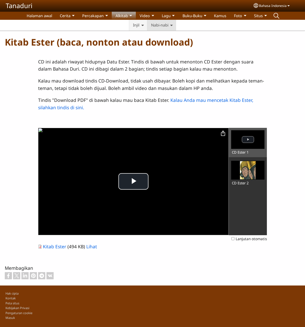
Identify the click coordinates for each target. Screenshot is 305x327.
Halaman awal (39, 15)
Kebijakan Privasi (17, 308)
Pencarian (276, 16)
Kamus (220, 15)
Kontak (10, 298)
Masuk (10, 318)
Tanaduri (19, 5)
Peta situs (12, 303)
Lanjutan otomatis (251, 238)
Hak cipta (12, 293)
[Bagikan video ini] (223, 133)
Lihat (91, 246)
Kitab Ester (54, 246)
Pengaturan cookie (18, 313)
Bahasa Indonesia (273, 5)
